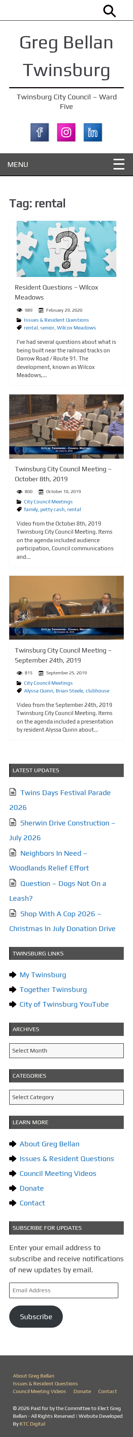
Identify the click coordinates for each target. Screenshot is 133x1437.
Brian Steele (69, 691)
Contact (32, 1202)
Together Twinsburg (53, 989)
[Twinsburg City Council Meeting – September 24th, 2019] (66, 608)
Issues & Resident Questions (56, 320)
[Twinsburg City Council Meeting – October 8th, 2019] (66, 426)
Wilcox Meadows (76, 328)
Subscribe (36, 1316)
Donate (32, 1188)
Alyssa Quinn (38, 691)
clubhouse (97, 691)
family (31, 509)
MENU (17, 164)
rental (31, 328)
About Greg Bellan (49, 1143)
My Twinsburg (43, 974)
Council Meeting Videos (58, 1173)
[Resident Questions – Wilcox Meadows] (66, 249)
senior (47, 328)
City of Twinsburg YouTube (64, 1004)
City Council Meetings (48, 501)
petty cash (52, 509)
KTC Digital (32, 1424)
